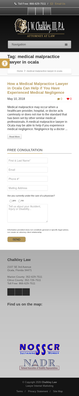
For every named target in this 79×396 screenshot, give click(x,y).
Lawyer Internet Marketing (39, 385)
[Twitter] (39, 11)
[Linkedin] (47, 11)
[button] (5, 63)
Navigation (19, 44)
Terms (19, 391)
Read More (14, 137)
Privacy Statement (38, 391)
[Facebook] (31, 11)
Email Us (59, 3)
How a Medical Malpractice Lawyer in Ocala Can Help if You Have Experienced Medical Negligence (37, 88)
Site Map (58, 391)
